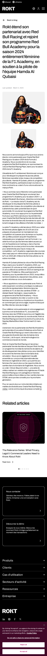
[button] (33, 8)
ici (41, 389)
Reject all (23, 645)
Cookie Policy (32, 633)
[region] (23, 639)
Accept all (23, 651)
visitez (5, 389)
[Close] (44, 625)
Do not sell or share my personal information (23, 638)
